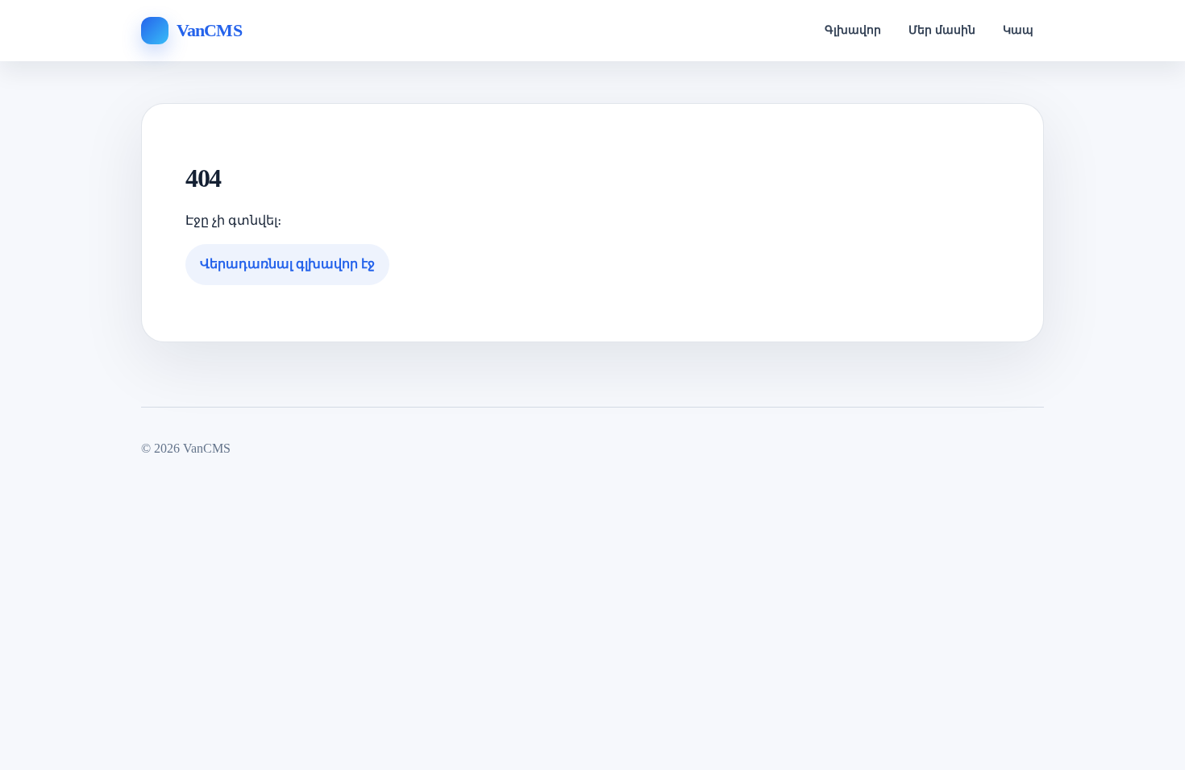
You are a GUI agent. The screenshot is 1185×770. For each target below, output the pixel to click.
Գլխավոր (853, 30)
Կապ (1018, 30)
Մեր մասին (941, 30)
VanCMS (209, 30)
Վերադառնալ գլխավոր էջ (287, 264)
